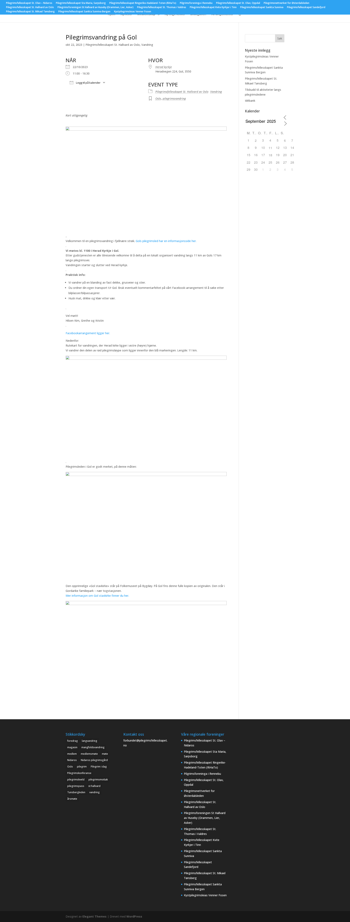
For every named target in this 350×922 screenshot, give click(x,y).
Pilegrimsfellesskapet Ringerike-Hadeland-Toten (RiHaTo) (142, 3)
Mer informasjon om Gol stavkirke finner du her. (98, 596)
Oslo (158, 98)
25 (270, 162)
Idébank (250, 100)
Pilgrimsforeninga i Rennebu (196, 3)
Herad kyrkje (163, 67)
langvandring (89, 741)
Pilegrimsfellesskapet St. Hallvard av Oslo (30, 7)
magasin (72, 747)
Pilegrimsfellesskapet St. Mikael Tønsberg (30, 11)
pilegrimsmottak (98, 779)
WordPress (134, 916)
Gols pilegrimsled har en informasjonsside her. (166, 241)
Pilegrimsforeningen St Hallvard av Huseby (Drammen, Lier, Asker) (95, 7)
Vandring (147, 45)
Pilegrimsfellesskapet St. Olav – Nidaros (29, 3)
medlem (72, 754)
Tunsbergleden (76, 792)
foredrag (72, 741)
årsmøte (72, 798)
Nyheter (126, 14)
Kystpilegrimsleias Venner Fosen (132, 11)
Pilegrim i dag (99, 766)
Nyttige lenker (175, 14)
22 (248, 162)
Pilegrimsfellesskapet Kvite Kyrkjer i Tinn (213, 7)
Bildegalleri (198, 14)
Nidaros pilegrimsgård (94, 760)
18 (270, 155)
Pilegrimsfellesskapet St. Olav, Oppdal (238, 3)
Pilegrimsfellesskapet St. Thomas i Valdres (161, 7)
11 (270, 147)
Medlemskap (146, 14)
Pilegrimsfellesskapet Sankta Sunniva (261, 7)
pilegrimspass (75, 786)
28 (292, 162)
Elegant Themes (94, 916)
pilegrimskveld (75, 779)
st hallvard (94, 786)
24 (263, 162)
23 (256, 162)
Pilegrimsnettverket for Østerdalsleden (286, 3)
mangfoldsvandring (93, 747)
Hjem (111, 14)
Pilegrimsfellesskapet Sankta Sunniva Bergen (84, 11)
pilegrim (82, 766)
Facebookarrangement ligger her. (88, 333)
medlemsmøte (89, 754)
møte (105, 754)
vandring (94, 792)
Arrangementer (222, 14)
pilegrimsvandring (174, 98)
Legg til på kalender (87, 82)
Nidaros (72, 760)
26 (278, 162)
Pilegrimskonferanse (79, 773)
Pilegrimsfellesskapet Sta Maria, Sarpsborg (81, 3)
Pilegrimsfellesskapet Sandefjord (306, 7)
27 (285, 162)
